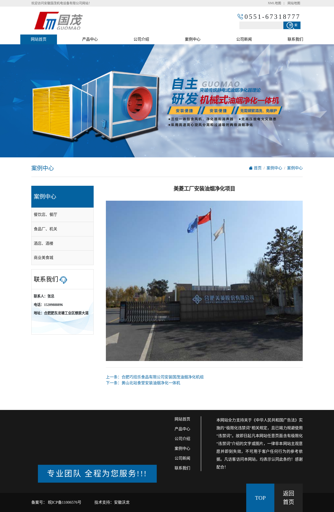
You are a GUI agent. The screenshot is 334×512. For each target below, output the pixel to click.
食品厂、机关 (45, 229)
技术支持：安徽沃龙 (112, 502)
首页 (257, 168)
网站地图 (294, 3)
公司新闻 (244, 39)
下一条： (143, 383)
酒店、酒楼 (43, 243)
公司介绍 (141, 39)
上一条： (155, 377)
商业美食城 (43, 258)
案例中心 (192, 39)
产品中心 (90, 39)
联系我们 (295, 39)
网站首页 (38, 39)
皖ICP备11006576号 (64, 502)
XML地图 (274, 3)
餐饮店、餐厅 (45, 214)
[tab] (62, 215)
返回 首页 (288, 497)
